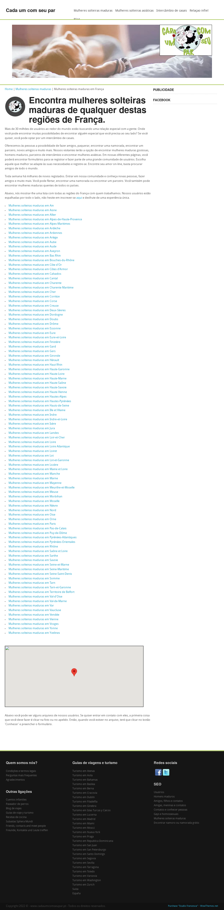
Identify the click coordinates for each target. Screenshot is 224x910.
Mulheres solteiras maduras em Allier (32, 215)
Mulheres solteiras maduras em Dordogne (36, 314)
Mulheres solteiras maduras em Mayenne (35, 483)
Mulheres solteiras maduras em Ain (31, 205)
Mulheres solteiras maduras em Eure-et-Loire (37, 337)
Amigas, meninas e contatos (170, 805)
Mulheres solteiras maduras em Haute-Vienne (38, 392)
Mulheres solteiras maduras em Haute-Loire (37, 374)
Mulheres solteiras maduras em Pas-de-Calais (37, 528)
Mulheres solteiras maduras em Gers (32, 351)
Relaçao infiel (199, 10)
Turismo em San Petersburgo (89, 850)
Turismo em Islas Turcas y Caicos (91, 810)
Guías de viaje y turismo (19, 813)
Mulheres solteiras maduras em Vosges (34, 624)
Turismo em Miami (83, 823)
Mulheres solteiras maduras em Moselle (34, 501)
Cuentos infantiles (16, 800)
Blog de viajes (13, 808)
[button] (74, 672)
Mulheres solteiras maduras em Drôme (33, 324)
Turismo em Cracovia (84, 793)
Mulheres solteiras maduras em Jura (32, 428)
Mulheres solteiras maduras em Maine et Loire (38, 469)
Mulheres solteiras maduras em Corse (33, 301)
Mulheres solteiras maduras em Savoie (33, 560)
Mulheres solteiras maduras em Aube (32, 242)
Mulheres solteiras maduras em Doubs (33, 319)
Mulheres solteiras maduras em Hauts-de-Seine (39, 405)
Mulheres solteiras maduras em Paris (32, 524)
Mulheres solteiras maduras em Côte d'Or (35, 265)
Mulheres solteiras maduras (93, 10)
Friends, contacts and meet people (26, 826)
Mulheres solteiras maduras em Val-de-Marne (38, 601)
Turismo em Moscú (83, 828)
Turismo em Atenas (83, 771)
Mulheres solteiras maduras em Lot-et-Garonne (39, 460)
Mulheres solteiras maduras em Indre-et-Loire (38, 419)
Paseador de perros (17, 804)
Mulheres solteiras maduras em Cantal (33, 278)
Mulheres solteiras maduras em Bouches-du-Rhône (41, 260)
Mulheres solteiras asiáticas (134, 10)
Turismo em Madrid (83, 819)
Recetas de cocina (16, 817)
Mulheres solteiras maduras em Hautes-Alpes (37, 396)
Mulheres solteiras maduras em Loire (32, 442)
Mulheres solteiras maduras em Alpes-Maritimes (39, 223)
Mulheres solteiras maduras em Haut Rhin (35, 364)
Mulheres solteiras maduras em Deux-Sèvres (37, 310)
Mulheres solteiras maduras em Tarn (32, 583)
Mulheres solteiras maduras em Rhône (33, 546)
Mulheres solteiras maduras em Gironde (34, 355)
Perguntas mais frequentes (21, 775)
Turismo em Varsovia (84, 876)
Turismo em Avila (82, 775)
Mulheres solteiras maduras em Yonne (33, 628)
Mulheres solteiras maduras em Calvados (35, 274)
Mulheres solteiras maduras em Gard (32, 346)
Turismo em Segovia (84, 858)
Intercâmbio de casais (171, 10)
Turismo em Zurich (83, 885)
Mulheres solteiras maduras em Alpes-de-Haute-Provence (45, 219)
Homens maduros (164, 796)
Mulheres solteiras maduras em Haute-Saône (37, 383)
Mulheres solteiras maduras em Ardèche (34, 228)
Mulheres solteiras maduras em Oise (32, 514)
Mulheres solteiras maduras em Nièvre (33, 505)
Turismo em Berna (83, 788)
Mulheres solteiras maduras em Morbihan (35, 496)
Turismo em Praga (83, 836)
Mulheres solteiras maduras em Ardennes (35, 233)
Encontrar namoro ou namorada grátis (176, 823)
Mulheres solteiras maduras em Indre (33, 414)
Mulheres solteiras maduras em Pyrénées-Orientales (42, 542)
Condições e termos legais (21, 771)
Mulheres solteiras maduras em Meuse (33, 492)
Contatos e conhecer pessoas (170, 810)
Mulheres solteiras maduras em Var (31, 605)
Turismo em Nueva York (86, 832)
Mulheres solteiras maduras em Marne (33, 478)
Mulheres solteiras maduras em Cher (32, 292)
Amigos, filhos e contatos (168, 801)
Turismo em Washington (86, 880)
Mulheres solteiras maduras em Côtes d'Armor (38, 269)
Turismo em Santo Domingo (88, 854)
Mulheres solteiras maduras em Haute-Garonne (39, 369)
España (76, 893)
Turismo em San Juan (84, 845)
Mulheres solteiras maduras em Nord (32, 510)
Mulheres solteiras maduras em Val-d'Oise (35, 596)
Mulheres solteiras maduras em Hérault (34, 360)
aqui (79, 197)
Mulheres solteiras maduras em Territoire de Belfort (41, 592)
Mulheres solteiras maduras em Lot (31, 455)
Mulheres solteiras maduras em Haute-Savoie (37, 387)
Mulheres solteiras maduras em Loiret (33, 451)
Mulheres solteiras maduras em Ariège (33, 237)
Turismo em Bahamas (85, 780)
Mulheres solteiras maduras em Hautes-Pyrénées (40, 401)
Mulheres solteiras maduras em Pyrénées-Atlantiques (43, 537)
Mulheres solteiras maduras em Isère (32, 423)
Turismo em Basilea (83, 784)
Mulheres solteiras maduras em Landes (34, 433)
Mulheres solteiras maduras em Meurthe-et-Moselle (42, 487)
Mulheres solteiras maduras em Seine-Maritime (39, 569)
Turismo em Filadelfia (84, 802)
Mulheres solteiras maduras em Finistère (34, 342)
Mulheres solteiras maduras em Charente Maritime (41, 287)
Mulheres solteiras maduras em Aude (32, 246)
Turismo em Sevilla (83, 863)
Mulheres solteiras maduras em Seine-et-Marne (39, 564)
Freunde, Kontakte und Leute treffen (27, 830)
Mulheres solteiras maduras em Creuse (34, 305)
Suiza (75, 889)
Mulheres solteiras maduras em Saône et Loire (38, 551)
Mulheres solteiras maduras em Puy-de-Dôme (38, 533)
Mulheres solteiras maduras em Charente (35, 283)
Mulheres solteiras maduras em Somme (34, 578)
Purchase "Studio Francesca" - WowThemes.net (193, 906)
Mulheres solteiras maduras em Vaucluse (35, 610)
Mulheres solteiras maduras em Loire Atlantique (39, 446)
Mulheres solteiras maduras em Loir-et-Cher (37, 437)
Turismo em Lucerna (84, 815)
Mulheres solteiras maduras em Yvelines (34, 633)
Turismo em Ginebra (84, 806)
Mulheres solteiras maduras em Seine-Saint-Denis (40, 574)
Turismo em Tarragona (85, 867)
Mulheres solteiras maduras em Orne (32, 519)
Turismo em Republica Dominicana (92, 841)
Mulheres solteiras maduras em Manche (34, 473)
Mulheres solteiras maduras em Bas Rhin (35, 255)
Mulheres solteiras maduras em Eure (32, 333)
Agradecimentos (15, 780)
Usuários (159, 792)
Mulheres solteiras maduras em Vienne (33, 619)
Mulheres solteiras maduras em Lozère (33, 465)
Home (9, 89)
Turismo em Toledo (83, 871)
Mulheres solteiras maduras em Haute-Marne (37, 378)
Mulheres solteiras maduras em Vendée (34, 614)
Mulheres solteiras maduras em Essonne (35, 328)
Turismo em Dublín (83, 797)
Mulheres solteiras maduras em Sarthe (33, 555)
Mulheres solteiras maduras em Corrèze (34, 296)
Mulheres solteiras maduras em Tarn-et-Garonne (40, 587)
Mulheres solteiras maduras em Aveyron (34, 251)
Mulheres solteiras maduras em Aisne (33, 210)
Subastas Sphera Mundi (19, 821)
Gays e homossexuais (166, 814)
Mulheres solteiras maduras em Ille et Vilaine (37, 410)
